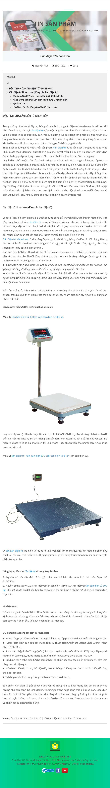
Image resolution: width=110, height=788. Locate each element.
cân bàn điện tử (43, 207)
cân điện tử (71, 126)
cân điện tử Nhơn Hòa (59, 186)
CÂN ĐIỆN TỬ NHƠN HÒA (34, 116)
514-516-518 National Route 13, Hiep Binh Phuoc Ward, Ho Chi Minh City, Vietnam (55, 760)
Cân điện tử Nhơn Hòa (15, 207)
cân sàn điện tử (54, 585)
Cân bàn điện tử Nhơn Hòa (18, 252)
